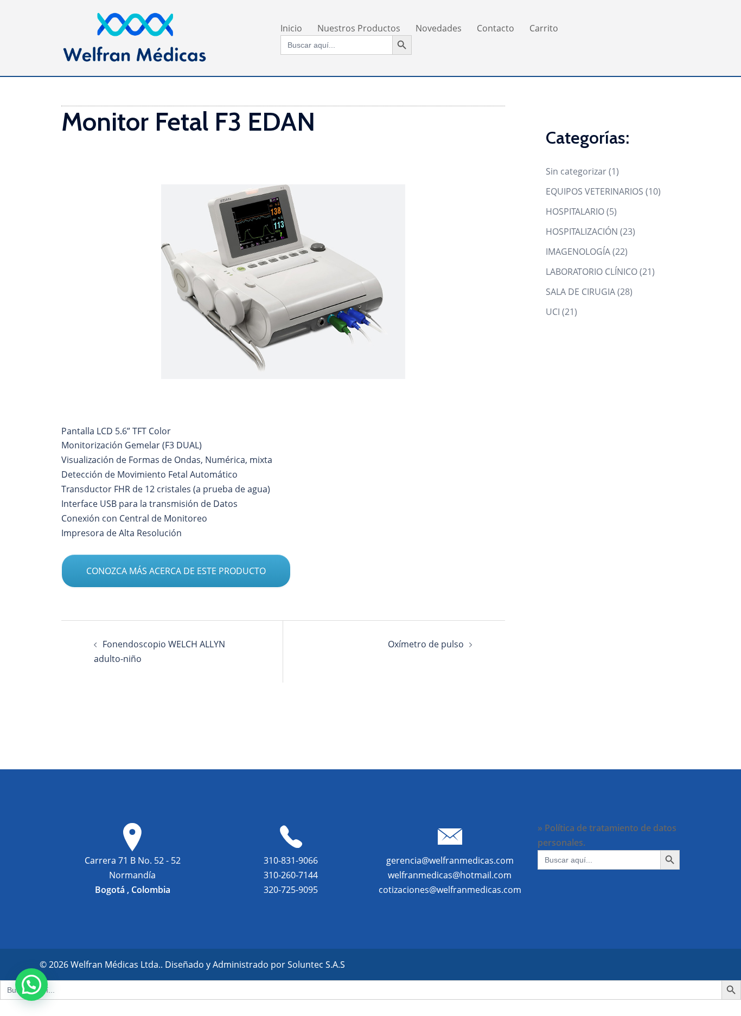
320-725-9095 (291, 890)
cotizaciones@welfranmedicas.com (450, 890)
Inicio (291, 28)
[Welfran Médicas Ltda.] (134, 37)
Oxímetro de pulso (426, 644)
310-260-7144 (291, 875)
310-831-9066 (291, 860)
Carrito (543, 28)
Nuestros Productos (358, 28)
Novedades (439, 28)
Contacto (495, 28)
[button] (31, 984)
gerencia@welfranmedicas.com (450, 860)
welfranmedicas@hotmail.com (450, 875)
